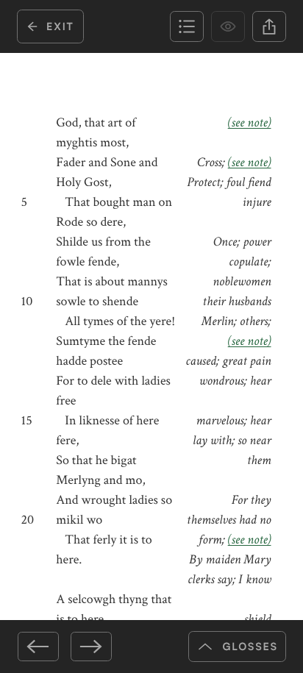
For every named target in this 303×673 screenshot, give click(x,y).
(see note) (249, 123)
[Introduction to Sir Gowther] (38, 646)
